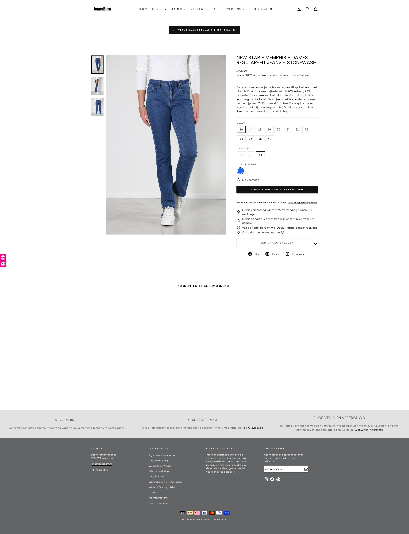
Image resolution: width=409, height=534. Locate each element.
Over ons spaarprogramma (302, 202)
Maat (240, 123)
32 (297, 129)
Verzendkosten (261, 75)
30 (279, 129)
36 (250, 139)
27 (250, 129)
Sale (216, 9)
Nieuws (153, 492)
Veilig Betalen (156, 476)
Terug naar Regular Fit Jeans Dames (206, 30)
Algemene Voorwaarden (162, 455)
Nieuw (142, 9)
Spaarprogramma (159, 503)
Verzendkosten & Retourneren (165, 481)
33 (306, 129)
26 (241, 129)
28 (260, 129)
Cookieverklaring (158, 460)
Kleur (246, 164)
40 (270, 139)
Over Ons (233, 9)
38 (260, 139)
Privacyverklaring (159, 471)
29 (269, 129)
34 (241, 139)
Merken (197, 9)
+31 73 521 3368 (252, 427)
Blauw (240, 171)
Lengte (242, 148)
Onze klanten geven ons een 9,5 (263, 232)
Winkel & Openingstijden (162, 487)
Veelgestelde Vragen (160, 465)
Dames (177, 9)
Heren (158, 9)
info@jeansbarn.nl (102, 463)
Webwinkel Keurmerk (369, 430)
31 (288, 129)
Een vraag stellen (277, 242)
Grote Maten (260, 9)
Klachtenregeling (158, 497)
